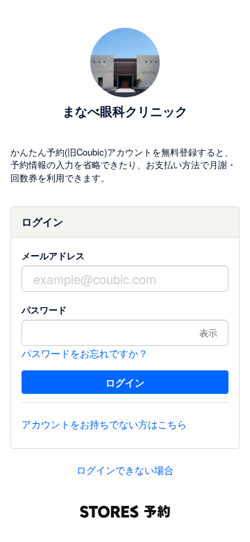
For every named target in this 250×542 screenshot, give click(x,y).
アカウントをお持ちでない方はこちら (104, 424)
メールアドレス (53, 255)
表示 (208, 332)
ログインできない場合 (125, 470)
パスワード (44, 309)
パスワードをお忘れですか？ (85, 353)
